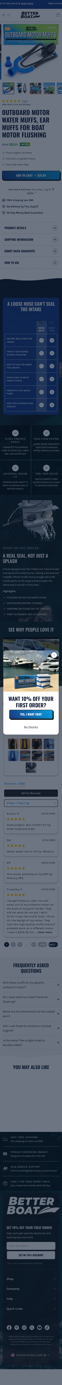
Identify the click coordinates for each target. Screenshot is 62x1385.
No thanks (31, 727)
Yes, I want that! (31, 714)
